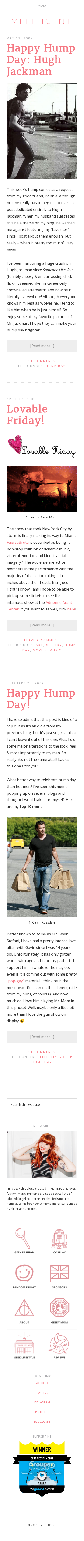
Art (39, 645)
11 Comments (42, 361)
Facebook (42, 1383)
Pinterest (42, 1412)
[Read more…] (42, 345)
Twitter (42, 1393)
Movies (40, 650)
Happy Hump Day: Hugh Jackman (41, 59)
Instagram (42, 1402)
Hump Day (56, 366)
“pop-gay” (15, 980)
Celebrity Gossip (55, 1057)
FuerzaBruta (18, 542)
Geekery (54, 645)
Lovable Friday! (27, 415)
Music (56, 650)
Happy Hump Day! (41, 699)
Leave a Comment (42, 640)
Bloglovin (42, 1422)
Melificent (42, 21)
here (71, 609)
